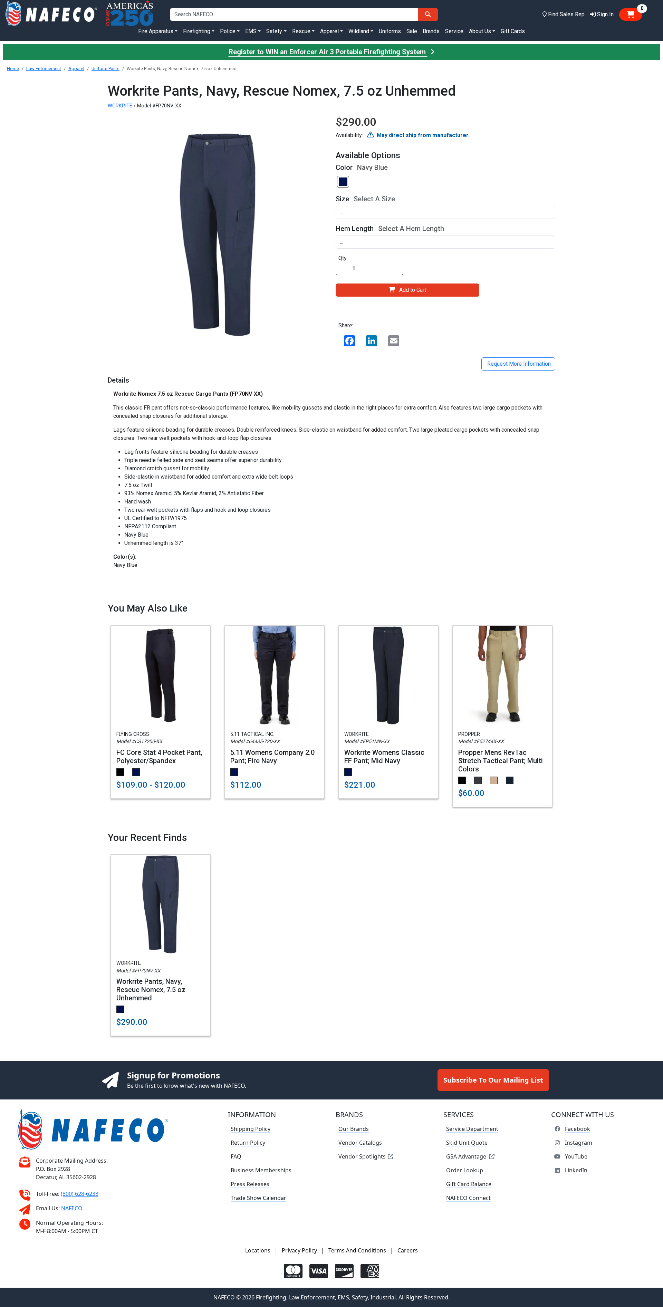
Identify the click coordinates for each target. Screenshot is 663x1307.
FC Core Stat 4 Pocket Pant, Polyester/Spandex (159, 756)
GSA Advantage (466, 1156)
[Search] (428, 14)
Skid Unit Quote (467, 1142)
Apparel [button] (329, 31)
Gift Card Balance (468, 1184)
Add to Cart (412, 290)
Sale (411, 31)
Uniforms (390, 31)
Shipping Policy (250, 1129)
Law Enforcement (43, 68)
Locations (257, 1250)
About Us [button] (480, 31)
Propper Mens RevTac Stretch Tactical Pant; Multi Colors (500, 760)
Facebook (577, 1129)
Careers (407, 1250)
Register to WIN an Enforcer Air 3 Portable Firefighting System (328, 52)
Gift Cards (513, 31)
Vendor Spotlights (362, 1156)
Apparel (76, 68)
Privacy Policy (299, 1250)
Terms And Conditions (357, 1250)
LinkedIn (576, 1170)
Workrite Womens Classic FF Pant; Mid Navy (384, 756)
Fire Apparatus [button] (155, 31)
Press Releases (250, 1184)
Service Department (472, 1129)
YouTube (576, 1156)
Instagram (578, 1142)
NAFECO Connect (468, 1198)
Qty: (343, 258)
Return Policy (248, 1142)
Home (13, 68)
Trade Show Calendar (258, 1198)
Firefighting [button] (196, 31)
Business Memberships (261, 1170)
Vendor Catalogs (360, 1142)
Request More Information (518, 364)
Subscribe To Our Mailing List (493, 1080)
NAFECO (72, 1208)
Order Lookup (464, 1170)
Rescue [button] (301, 31)
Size (342, 199)
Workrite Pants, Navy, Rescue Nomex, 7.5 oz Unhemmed (150, 989)
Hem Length (355, 228)
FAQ (236, 1156)
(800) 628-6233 (79, 1194)
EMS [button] (251, 31)
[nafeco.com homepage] (51, 14)
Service (454, 31)
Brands (431, 31)
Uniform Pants (105, 68)
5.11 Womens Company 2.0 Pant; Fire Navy (272, 756)
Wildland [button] (358, 31)
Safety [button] (274, 31)
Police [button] (228, 31)
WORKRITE (120, 106)
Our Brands (353, 1129)
